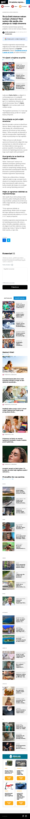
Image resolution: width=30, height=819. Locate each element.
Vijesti (15, 6)
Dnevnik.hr (7, 6)
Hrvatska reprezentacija (19, 2)
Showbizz (24, 6)
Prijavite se (15, 287)
